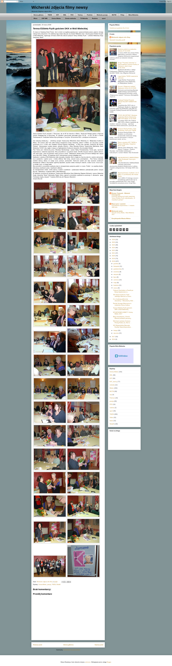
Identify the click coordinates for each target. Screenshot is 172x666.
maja (115, 282)
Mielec (112, 388)
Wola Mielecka (133, 15)
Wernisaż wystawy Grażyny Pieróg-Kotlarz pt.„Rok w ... (122, 321)
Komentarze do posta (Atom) (71, 650)
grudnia (116, 263)
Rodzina (95, 18)
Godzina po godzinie (116, 28)
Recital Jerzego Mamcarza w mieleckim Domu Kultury (122, 304)
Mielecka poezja (102, 15)
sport (104, 18)
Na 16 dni (126, 28)
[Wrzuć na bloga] (64, 582)
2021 (113, 253)
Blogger (109, 662)
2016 (113, 339)
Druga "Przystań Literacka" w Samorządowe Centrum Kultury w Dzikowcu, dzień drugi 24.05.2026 (128, 65)
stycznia (116, 333)
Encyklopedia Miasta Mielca (121, 218)
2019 (113, 258)
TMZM (50, 15)
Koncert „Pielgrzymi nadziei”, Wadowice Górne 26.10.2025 (127, 87)
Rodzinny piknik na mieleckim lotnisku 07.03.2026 (127, 50)
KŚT (57, 15)
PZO (72, 15)
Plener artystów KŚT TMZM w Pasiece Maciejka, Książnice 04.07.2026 (127, 144)
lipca (115, 277)
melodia (112, 385)
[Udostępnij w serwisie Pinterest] (70, 582)
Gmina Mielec (56, 18)
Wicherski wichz (117, 211)
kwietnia (116, 285)
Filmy (122, 15)
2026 (113, 239)
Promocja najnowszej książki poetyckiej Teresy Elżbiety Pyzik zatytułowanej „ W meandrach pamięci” (123, 198)
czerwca (116, 280)
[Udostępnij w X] (66, 582)
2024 (113, 245)
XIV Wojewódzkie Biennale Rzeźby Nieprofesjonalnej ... (122, 326)
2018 (113, 261)
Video (111, 417)
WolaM (58, 584)
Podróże (89, 15)
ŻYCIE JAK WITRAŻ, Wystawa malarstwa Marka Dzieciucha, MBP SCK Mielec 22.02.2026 (127, 116)
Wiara (35, 18)
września (116, 271)
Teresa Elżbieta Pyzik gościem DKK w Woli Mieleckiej (122, 308)
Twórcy (80, 15)
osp (111, 394)
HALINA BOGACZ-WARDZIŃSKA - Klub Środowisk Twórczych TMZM (128, 159)
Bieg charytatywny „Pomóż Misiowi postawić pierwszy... (122, 317)
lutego (115, 330)
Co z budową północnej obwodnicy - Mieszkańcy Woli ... (124, 300)
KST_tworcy (113, 381)
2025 (113, 242)
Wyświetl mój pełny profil (117, 40)
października (117, 269)
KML (64, 15)
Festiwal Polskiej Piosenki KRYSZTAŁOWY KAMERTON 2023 (127, 101)
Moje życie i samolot (119, 204)
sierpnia (116, 274)
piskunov (87, 662)
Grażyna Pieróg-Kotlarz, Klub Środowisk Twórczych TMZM (127, 129)
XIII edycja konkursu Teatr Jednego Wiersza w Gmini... (122, 295)
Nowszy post (37, 645)
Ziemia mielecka (70, 18)
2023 (113, 247)
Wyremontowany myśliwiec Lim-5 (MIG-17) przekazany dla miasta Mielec (128, 174)
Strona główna (38, 15)
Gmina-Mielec (42, 584)
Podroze (112, 398)
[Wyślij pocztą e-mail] (63, 582)
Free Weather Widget (121, 355)
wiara (111, 420)
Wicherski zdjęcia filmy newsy (59, 7)
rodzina (112, 407)
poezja (49, 584)
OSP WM (44, 18)
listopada (116, 266)
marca (115, 288)
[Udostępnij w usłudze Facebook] (68, 582)
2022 (113, 250)
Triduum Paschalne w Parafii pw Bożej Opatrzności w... (123, 291)
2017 (113, 336)
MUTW (114, 15)
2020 (113, 256)
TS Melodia (84, 18)
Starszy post (99, 645)
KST (111, 378)
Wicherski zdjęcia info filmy (121, 37)
